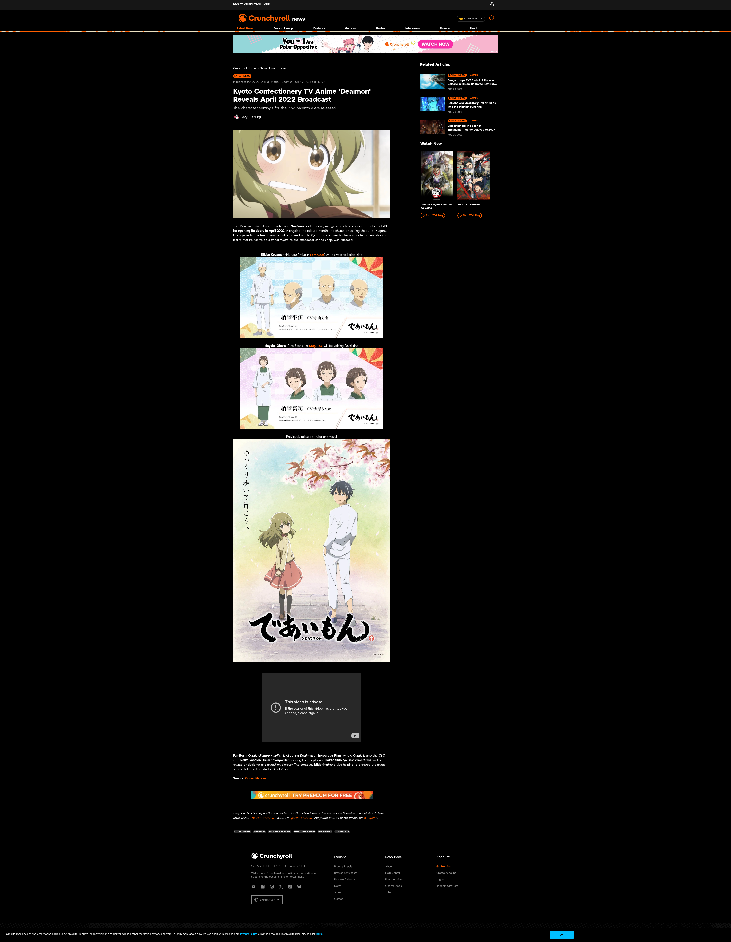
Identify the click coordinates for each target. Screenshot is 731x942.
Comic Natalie (255, 778)
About (473, 28)
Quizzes (350, 28)
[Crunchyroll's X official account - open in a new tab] (281, 886)
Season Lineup (283, 28)
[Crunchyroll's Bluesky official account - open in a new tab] (299, 886)
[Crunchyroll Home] (271, 858)
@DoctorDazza (301, 818)
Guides (380, 28)
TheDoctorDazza (262, 818)
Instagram (370, 818)
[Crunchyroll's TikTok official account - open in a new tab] (290, 886)
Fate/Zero (317, 254)
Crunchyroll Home (244, 68)
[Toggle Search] (492, 19)
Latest (284, 68)
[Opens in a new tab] (365, 44)
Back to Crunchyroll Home (251, 4)
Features (319, 28)
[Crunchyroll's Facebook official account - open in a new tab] (262, 886)
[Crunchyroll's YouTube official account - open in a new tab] (253, 886)
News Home (268, 68)
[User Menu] (492, 5)
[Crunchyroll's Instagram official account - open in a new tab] (271, 886)
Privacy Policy (248, 934)
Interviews (412, 28)
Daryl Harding (251, 117)
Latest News (245, 28)
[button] (267, 899)
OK (561, 935)
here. (319, 934)
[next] (489, 177)
